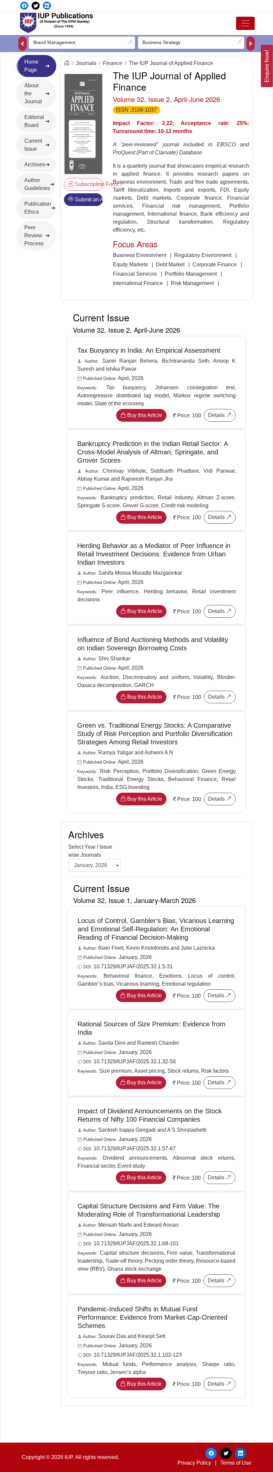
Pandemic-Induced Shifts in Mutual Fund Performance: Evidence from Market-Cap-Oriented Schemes (152, 1317)
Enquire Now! (267, 66)
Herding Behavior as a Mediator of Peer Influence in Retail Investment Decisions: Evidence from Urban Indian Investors (153, 554)
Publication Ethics (37, 208)
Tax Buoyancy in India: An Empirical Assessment (148, 350)
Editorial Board (34, 121)
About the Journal (33, 93)
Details (217, 415)
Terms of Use (235, 1463)
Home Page (31, 66)
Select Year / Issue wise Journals (90, 851)
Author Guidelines (37, 184)
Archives (34, 164)
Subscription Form (88, 184)
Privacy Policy (194, 1463)
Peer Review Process (34, 235)
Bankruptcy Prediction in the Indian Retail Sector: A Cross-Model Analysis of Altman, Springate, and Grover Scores (152, 452)
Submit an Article (88, 199)
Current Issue (33, 145)
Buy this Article (144, 415)
